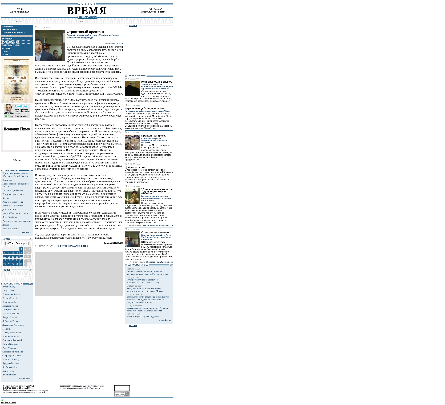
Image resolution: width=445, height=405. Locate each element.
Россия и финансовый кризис (16, 221)
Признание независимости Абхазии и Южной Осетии (15, 174)
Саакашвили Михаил (12, 351)
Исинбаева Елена (10, 302)
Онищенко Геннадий (12, 340)
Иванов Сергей (9, 298)
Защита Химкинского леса (15, 213)
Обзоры (17, 160)
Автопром (7, 180)
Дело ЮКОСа (9, 209)
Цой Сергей (8, 371)
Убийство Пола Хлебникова (72, 245)
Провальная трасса (153, 135)
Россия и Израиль (10, 228)
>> (170, 101)
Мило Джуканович (11, 332)
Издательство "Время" (153, 11)
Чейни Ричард (9, 374)
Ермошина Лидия (11, 294)
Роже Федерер (9, 348)
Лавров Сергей (9, 317)
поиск (80, 21)
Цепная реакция (135, 167)
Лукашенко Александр (13, 325)
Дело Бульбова (9, 217)
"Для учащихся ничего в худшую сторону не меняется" (157, 191)
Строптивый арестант (155, 232)
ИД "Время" (155, 9)
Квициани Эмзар (10, 309)
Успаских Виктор (10, 359)
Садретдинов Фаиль (12, 355)
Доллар (6, 224)
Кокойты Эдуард (10, 313)
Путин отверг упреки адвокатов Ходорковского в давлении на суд (143, 281)
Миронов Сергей (10, 336)
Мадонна (6, 328)
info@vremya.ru (92, 388)
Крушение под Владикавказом (144, 108)
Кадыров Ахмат (10, 305)
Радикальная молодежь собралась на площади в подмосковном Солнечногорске (147, 272)
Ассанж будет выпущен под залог (143, 316)
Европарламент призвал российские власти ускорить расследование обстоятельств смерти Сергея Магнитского (148, 299)
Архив (19, 21)
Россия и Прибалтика (12, 190)
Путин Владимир (10, 344)
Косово (6, 198)
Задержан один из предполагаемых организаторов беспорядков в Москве (145, 289)
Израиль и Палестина (12, 205)
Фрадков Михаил (10, 363)
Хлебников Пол (9, 367)
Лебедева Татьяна (11, 321)
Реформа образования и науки (158, 225)
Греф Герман (8, 290)
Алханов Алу (8, 286)
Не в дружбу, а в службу (156, 81)
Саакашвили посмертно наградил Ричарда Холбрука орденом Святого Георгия (147, 309)
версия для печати (114, 43)
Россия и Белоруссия (12, 202)
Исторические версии (13, 194)
